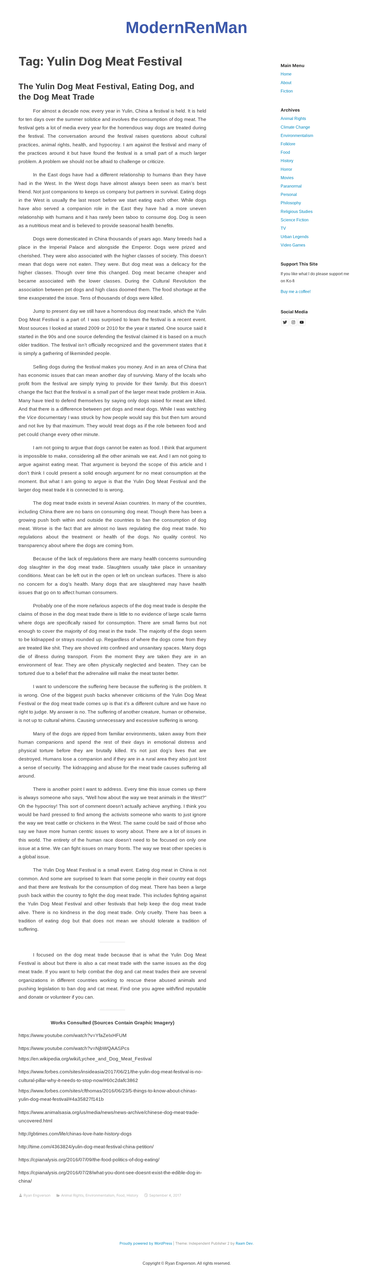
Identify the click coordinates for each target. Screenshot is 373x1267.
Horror (286, 169)
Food (120, 1195)
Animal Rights (72, 1195)
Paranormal (291, 186)
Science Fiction (295, 220)
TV (283, 228)
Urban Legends (295, 237)
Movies (287, 178)
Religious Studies (297, 211)
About (286, 83)
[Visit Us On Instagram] (293, 325)
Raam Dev (244, 1243)
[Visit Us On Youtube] (301, 325)
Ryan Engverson (37, 1195)
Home (286, 74)
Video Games (293, 245)
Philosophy (291, 203)
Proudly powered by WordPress (146, 1243)
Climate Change (295, 127)
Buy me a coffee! (296, 291)
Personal (289, 194)
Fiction (287, 91)
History (132, 1195)
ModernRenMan (186, 27)
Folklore (288, 144)
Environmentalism (100, 1195)
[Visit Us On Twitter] (285, 325)
